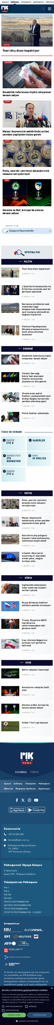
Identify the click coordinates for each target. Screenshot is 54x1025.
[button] (3, 1006)
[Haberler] (39, 443)
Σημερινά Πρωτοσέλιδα (21, 231)
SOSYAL (7, 102)
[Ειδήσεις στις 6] (13, 474)
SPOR (7, 180)
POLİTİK (6, 45)
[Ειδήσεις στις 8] (13, 443)
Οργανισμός (44, 789)
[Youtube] (36, 800)
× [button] (52, 988)
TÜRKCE (34, 772)
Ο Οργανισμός (10, 871)
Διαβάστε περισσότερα (35, 1002)
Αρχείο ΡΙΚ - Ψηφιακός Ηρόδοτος (20, 874)
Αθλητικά (8, 789)
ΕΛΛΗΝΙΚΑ (21, 772)
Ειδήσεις (18, 784)
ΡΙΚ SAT (8, 898)
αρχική (5, 2)
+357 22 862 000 (16, 834)
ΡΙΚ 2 (6, 891)
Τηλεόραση (30, 784)
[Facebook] (17, 800)
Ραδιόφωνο (44, 784)
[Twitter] (23, 800)
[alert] (27, 1005)
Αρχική (7, 784)
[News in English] (39, 458)
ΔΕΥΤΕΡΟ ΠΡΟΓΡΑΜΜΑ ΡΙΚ (17, 905)
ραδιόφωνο (38, 2)
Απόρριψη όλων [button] (39, 1015)
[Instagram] (29, 800)
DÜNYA (28, 578)
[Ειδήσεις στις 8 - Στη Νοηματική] (13, 458)
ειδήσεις (15, 2)
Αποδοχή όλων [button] (14, 1015)
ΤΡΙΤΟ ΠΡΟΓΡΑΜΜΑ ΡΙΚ (16, 909)
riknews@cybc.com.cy (18, 840)
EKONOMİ (8, 63)
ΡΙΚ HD (7, 895)
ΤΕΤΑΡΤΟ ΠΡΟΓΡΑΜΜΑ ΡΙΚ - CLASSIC (22, 912)
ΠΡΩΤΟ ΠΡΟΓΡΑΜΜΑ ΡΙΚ (16, 902)
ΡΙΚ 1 (6, 888)
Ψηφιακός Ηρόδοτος (26, 789)
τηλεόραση (26, 2)
